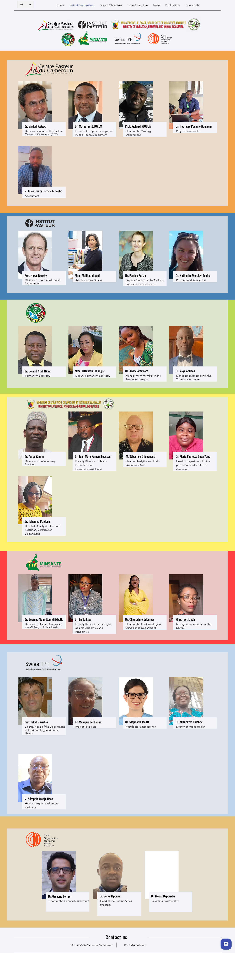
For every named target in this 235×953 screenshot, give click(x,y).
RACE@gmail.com (135, 944)
